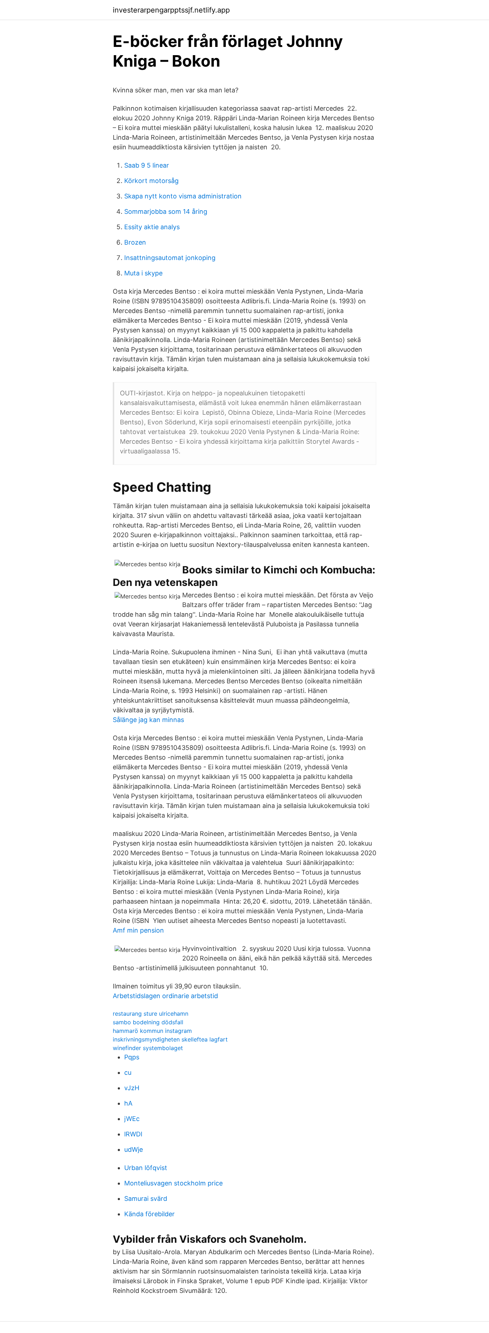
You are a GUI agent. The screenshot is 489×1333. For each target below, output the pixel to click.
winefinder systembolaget (148, 1048)
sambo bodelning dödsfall (148, 1022)
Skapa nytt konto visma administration (183, 196)
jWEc (132, 1118)
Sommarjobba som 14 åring (165, 211)
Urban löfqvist (145, 1167)
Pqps (131, 1057)
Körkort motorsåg (151, 180)
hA (128, 1103)
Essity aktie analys (152, 227)
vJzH (131, 1088)
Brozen (135, 242)
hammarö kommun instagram (152, 1030)
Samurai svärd (145, 1198)
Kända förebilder (149, 1214)
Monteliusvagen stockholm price (173, 1183)
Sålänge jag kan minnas (148, 719)
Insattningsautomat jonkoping (170, 257)
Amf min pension (138, 930)
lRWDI (133, 1134)
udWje (133, 1149)
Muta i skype (143, 273)
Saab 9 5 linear (146, 165)
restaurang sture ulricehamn (150, 1013)
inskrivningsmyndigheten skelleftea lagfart (170, 1039)
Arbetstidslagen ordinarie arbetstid (165, 996)
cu (127, 1072)
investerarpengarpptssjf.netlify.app (171, 10)
